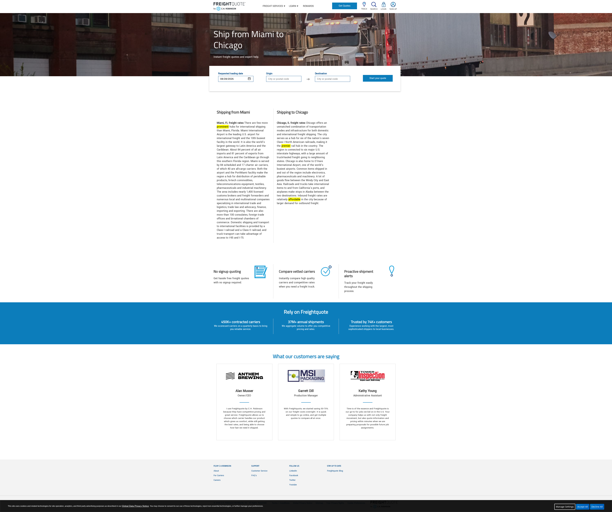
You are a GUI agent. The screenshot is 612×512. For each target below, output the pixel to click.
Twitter (292, 480)
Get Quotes (344, 5)
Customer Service (259, 470)
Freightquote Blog (335, 470)
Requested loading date (230, 73)
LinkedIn (293, 470)
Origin (269, 73)
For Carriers (219, 475)
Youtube (293, 484)
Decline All (597, 506)
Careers (217, 480)
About (216, 470)
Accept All (582, 506)
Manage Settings (565, 506)
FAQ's (254, 475)
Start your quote (377, 78)
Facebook (293, 475)
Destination (321, 73)
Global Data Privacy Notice (135, 506)
